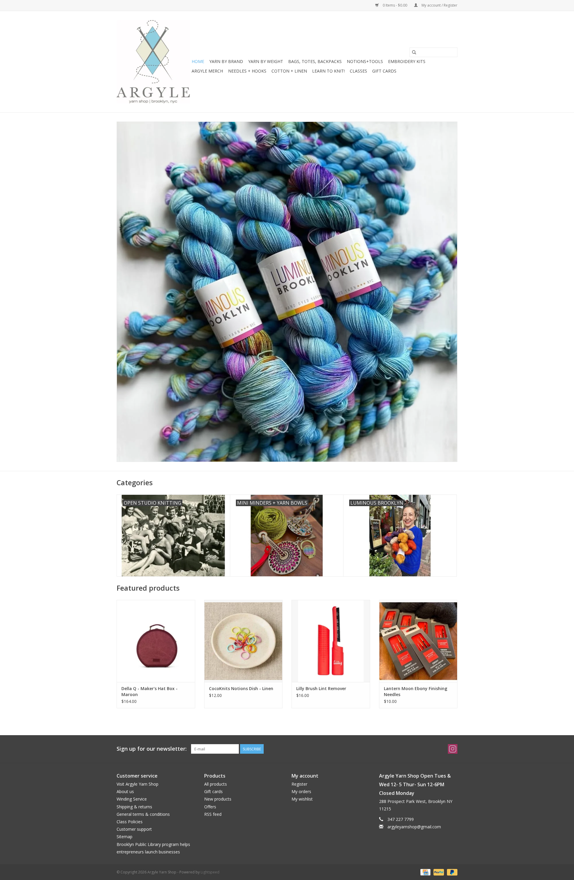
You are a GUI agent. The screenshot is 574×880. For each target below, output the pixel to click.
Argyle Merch (207, 71)
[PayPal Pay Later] (451, 871)
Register (299, 784)
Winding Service (132, 799)
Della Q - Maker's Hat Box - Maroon (149, 691)
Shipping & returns (134, 807)
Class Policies (130, 821)
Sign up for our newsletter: (152, 749)
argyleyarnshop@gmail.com (414, 827)
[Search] (414, 52)
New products (217, 799)
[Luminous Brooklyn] (287, 292)
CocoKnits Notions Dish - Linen (241, 688)
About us (125, 791)
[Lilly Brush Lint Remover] (330, 641)
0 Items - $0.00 (395, 5)
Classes (358, 71)
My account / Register (439, 5)
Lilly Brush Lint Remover (321, 688)
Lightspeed (210, 872)
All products (215, 784)
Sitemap (124, 836)
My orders (301, 791)
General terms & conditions (143, 814)
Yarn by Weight (265, 61)
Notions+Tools (365, 61)
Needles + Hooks (247, 71)
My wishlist (302, 799)
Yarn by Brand (226, 61)
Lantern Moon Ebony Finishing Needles (415, 691)
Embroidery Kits (406, 61)
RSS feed (213, 814)
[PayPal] (438, 871)
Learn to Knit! (328, 71)
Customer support (134, 829)
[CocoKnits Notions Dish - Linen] (243, 641)
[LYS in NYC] (153, 61)
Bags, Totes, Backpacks (315, 61)
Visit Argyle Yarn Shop (137, 784)
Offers (210, 807)
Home (198, 61)
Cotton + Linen (289, 71)
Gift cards (384, 71)
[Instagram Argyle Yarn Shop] (452, 749)
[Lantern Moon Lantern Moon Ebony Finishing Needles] (418, 641)
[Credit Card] (424, 871)
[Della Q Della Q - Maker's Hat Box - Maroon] (156, 641)
